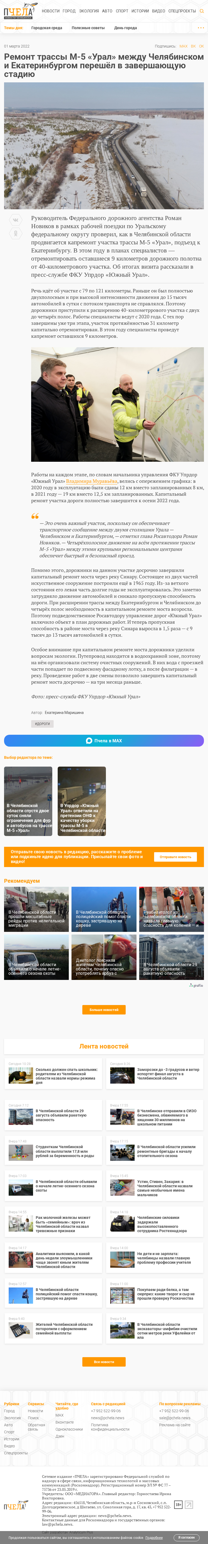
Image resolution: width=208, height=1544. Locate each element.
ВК (193, 46)
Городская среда (46, 28)
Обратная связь (36, 1427)
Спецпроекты (182, 11)
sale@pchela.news (174, 1418)
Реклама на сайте (174, 1425)
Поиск (33, 1418)
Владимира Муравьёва (91, 481)
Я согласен (186, 1537)
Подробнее (154, 1538)
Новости (51, 11)
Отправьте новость (175, 857)
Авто (107, 11)
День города (125, 28)
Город (69, 11)
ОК (201, 46)
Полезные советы (88, 28)
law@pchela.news (57, 1524)
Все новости (104, 1362)
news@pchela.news (107, 1418)
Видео (158, 11)
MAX (184, 46)
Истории (140, 11)
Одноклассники (69, 1429)
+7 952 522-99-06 (106, 1411)
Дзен (60, 1436)
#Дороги (42, 724)
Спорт (122, 11)
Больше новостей (104, 1010)
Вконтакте (65, 1422)
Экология (89, 11)
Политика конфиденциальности (110, 1427)
